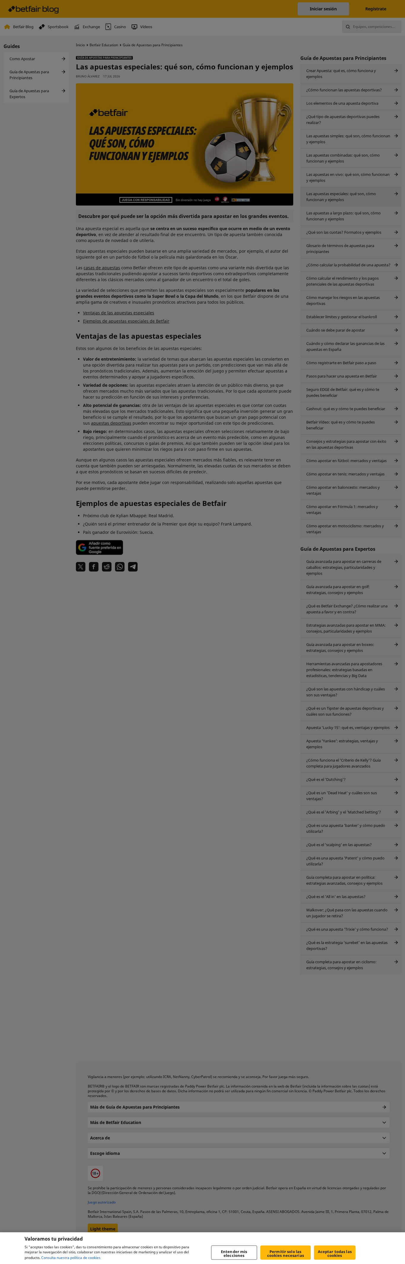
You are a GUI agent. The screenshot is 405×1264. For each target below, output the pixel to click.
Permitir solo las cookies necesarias (285, 1253)
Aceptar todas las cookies (335, 1253)
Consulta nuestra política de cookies (71, 1257)
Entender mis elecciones (234, 1253)
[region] (202, 1248)
